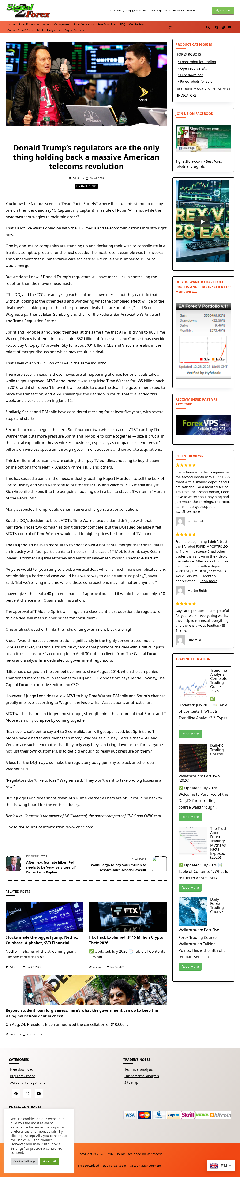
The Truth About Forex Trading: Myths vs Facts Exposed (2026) (218, 843)
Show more (191, 511)
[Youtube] (230, 27)
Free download (21, 1069)
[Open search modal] (208, 27)
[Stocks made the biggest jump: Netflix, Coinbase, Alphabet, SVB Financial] (44, 917)
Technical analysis (138, 1069)
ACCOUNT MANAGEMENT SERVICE (204, 88)
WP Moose (155, 1154)
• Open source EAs (192, 68)
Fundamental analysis (141, 1076)
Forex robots (27, 24)
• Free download (190, 75)
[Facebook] (216, 27)
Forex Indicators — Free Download (95, 24)
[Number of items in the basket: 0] (170, 27)
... (47, 957)
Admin (76, 178)
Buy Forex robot (22, 1076)
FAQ (122, 24)
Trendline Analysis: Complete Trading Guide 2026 (218, 680)
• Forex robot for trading (197, 62)
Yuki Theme (117, 1154)
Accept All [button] (49, 1161)
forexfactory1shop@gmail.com (128, 10)
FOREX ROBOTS (189, 54)
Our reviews (137, 24)
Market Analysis (46, 30)
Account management (56, 24)
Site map (131, 1082)
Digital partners (74, 30)
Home (11, 24)
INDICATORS (187, 95)
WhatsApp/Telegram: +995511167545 (173, 10)
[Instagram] (223, 27)
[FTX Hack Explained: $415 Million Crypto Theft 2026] (128, 917)
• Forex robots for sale (195, 81)
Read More (190, 733)
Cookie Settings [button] (24, 1161)
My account (223, 10)
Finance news (86, 186)
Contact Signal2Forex (21, 30)
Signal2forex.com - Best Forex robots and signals (199, 163)
